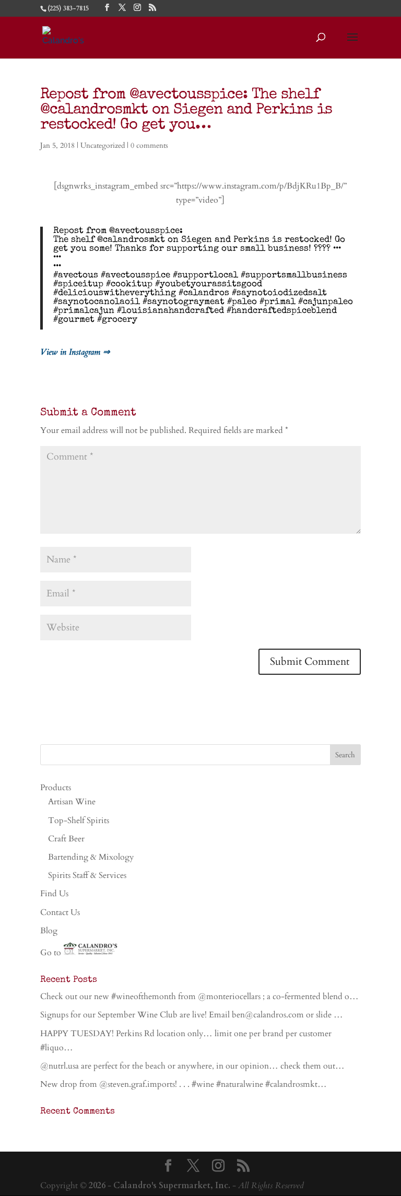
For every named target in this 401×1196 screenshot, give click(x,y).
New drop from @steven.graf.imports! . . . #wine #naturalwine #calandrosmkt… (183, 1084)
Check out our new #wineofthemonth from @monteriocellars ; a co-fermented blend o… (199, 996)
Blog (48, 930)
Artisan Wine (72, 801)
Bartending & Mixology (91, 857)
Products (55, 787)
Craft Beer (66, 839)
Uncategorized (102, 145)
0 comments (149, 145)
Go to (51, 952)
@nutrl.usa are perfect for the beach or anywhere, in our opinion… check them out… (192, 1066)
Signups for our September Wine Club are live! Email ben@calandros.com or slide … (191, 1015)
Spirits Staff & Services (87, 875)
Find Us (54, 893)
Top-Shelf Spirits (78, 820)
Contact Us (60, 912)
